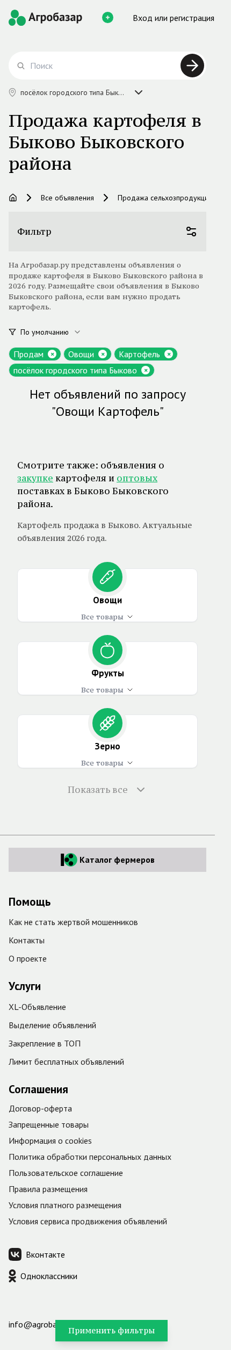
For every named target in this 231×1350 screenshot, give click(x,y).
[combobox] (57, 332)
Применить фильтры (111, 1330)
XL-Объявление (37, 1006)
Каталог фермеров (117, 859)
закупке (35, 478)
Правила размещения (48, 1188)
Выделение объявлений (52, 1025)
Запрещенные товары (49, 1124)
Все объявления (67, 198)
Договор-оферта (40, 1108)
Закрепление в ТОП (45, 1043)
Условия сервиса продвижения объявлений (88, 1221)
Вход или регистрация (173, 17)
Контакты (27, 940)
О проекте (28, 958)
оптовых (137, 478)
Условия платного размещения (65, 1205)
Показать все (98, 790)
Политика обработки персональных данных (90, 1156)
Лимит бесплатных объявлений (66, 1061)
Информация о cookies (50, 1140)
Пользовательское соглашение (66, 1172)
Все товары (102, 617)
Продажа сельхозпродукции (165, 198)
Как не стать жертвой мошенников (73, 921)
